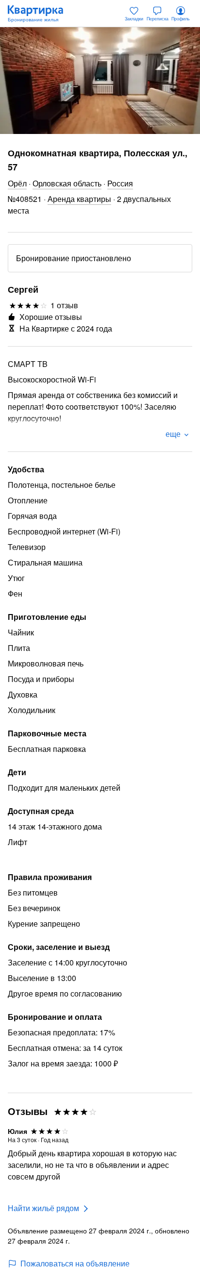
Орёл (17, 183)
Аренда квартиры (79, 198)
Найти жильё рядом (43, 1208)
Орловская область (67, 183)
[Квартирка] (40, 13)
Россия (120, 183)
